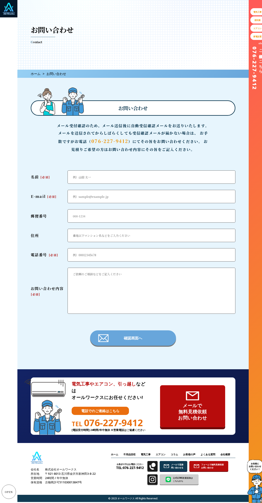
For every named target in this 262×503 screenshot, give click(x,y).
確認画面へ (133, 337)
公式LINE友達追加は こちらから (183, 479)
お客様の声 (189, 454)
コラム (174, 454)
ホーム (36, 73)
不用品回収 (129, 454)
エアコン (161, 454)
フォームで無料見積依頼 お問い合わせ (212, 466)
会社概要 (225, 454)
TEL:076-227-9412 (130, 466)
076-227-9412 (109, 141)
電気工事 (146, 454)
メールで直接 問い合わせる (177, 466)
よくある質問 (208, 454)
